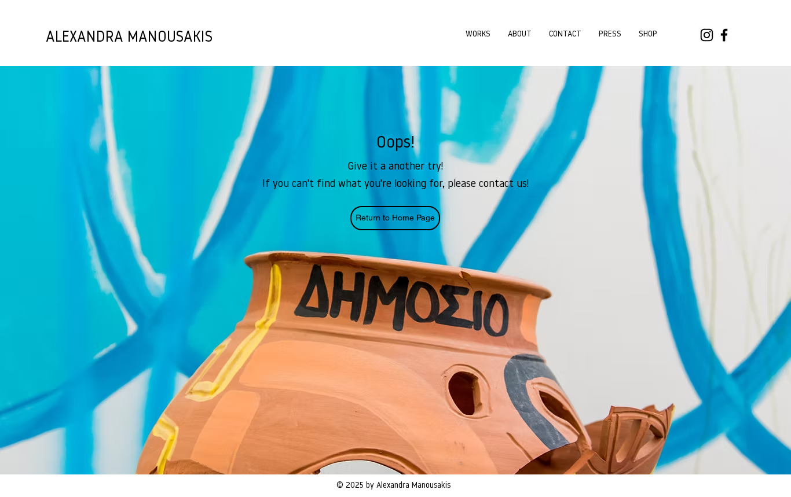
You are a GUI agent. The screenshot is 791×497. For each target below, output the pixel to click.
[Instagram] (706, 35)
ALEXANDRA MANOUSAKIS (129, 38)
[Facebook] (724, 35)
